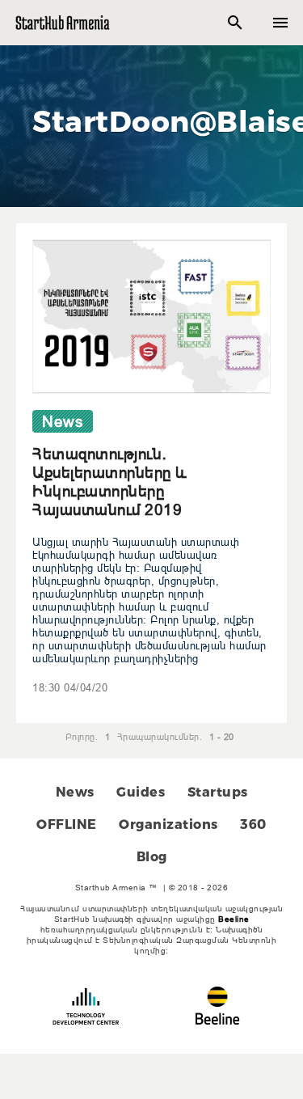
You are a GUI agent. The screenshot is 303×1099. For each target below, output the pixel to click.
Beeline (234, 919)
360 (253, 824)
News (75, 792)
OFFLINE (66, 824)
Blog (152, 856)
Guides (140, 792)
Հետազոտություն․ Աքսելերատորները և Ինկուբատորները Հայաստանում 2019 (109, 481)
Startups (217, 792)
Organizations (168, 824)
